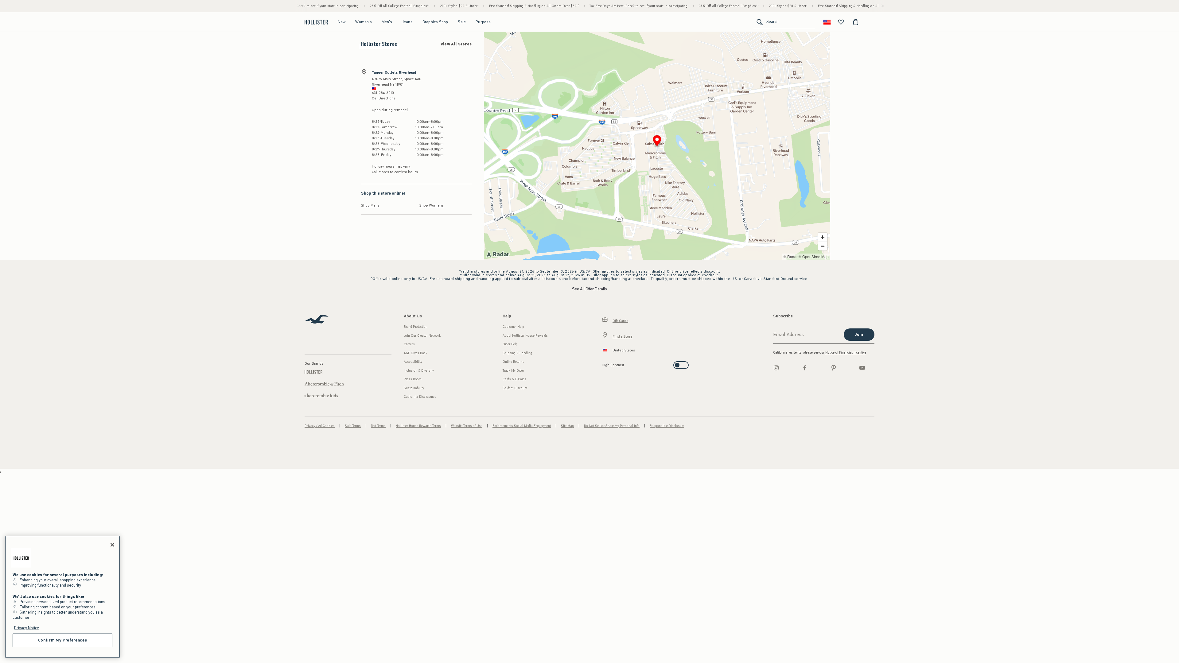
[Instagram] (776, 368)
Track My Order (513, 370)
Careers (409, 344)
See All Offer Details (589, 289)
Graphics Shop (435, 22)
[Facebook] (805, 368)
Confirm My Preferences (62, 640)
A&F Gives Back (415, 353)
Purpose (483, 22)
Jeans (407, 22)
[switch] (604, 363)
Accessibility (413, 361)
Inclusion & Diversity (419, 370)
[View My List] (841, 22)
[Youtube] (862, 368)
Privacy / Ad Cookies (320, 426)
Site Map (567, 426)
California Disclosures (420, 396)
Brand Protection (415, 326)
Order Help (510, 344)
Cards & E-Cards (514, 379)
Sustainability (414, 388)
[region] (62, 597)
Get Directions (383, 98)
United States (624, 350)
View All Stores (456, 44)
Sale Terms (353, 426)
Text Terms (378, 426)
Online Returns (513, 361)
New (342, 22)
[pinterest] (834, 368)
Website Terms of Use (466, 426)
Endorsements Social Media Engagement (521, 426)
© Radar (791, 256)
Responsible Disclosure (667, 426)
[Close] (112, 545)
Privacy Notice (26, 627)
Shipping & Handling (517, 353)
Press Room (413, 379)
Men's (387, 22)
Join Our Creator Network (422, 335)
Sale (462, 22)
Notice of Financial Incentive (845, 352)
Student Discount (515, 388)
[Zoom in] (822, 237)
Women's (363, 22)
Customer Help (513, 326)
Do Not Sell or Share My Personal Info (612, 426)
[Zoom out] (822, 246)
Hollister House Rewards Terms (418, 426)
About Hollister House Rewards (525, 335)
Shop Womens (431, 205)
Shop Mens (370, 205)
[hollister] (316, 22)
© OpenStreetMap (814, 256)
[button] (657, 141)
